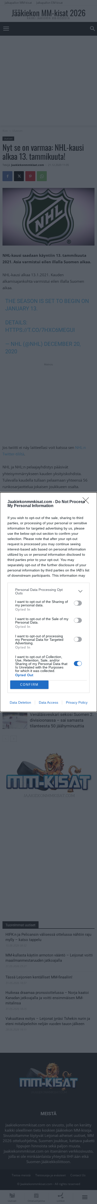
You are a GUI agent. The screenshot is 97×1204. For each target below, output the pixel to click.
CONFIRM (29, 684)
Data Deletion (20, 702)
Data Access (48, 702)
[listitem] (48, 591)
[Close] (87, 502)
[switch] (78, 603)
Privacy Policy (77, 702)
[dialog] (48, 602)
